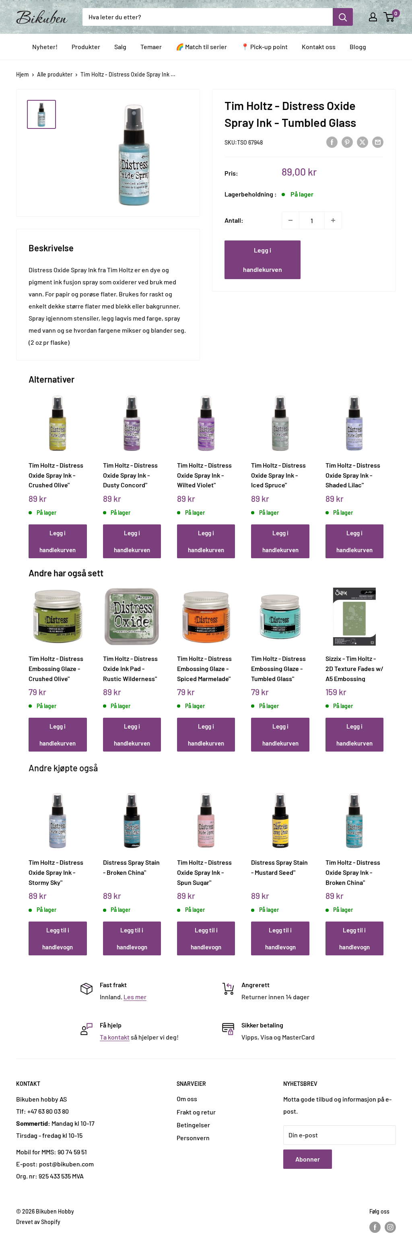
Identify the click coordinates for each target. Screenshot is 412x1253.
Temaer (151, 46)
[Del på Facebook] (332, 141)
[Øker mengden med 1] (333, 220)
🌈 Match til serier (201, 46)
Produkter (86, 46)
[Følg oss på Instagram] (390, 1226)
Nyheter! (45, 46)
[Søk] (343, 17)
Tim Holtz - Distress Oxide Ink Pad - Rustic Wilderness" (130, 668)
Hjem (22, 74)
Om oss (187, 1098)
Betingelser (193, 1125)
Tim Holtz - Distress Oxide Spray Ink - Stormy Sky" (56, 872)
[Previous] (31, 467)
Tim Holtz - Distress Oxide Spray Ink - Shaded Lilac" (352, 475)
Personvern (193, 1137)
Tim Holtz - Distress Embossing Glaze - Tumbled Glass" (278, 668)
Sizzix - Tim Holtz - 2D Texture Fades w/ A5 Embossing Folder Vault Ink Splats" (354, 668)
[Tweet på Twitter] (362, 141)
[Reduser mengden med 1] (290, 220)
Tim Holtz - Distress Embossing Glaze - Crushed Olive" (56, 668)
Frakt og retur (196, 1112)
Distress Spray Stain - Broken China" (131, 867)
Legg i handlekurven (262, 259)
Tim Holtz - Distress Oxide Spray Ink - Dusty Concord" (130, 475)
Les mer (135, 996)
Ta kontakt (115, 1037)
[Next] (381, 467)
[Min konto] (373, 16)
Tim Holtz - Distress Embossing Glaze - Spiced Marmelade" (204, 668)
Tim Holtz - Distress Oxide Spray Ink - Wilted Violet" (204, 475)
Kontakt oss (319, 46)
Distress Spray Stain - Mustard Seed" (279, 867)
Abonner (307, 1159)
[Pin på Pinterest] (347, 141)
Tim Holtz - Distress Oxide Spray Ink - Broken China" (352, 872)
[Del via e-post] (377, 141)
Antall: (234, 220)
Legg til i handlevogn (57, 938)
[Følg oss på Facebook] (375, 1226)
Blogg (358, 46)
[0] (389, 17)
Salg (120, 46)
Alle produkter (54, 74)
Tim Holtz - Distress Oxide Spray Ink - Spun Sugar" (204, 872)
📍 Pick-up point (264, 46)
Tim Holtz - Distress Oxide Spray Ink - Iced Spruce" (278, 475)
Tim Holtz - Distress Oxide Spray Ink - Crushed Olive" (56, 475)
